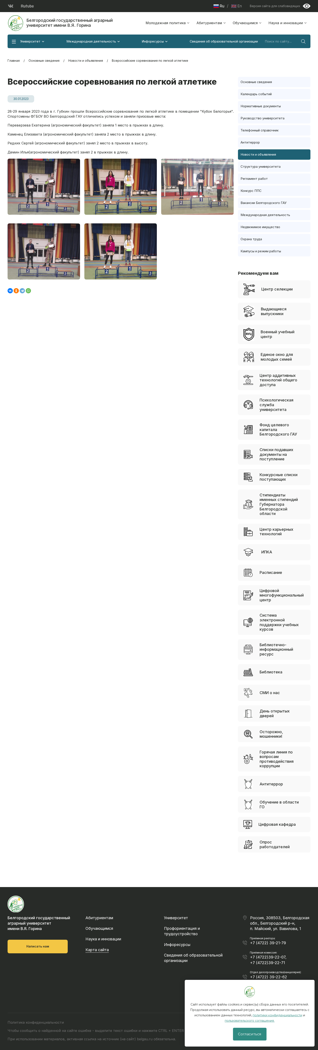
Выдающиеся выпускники (273, 311)
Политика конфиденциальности (36, 1022)
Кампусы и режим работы (261, 251)
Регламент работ (254, 179)
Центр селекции (277, 289)
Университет (30, 41)
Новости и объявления (85, 60)
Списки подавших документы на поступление (276, 454)
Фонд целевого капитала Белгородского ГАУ (278, 429)
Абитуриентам (209, 23)
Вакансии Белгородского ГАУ (263, 203)
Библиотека (271, 672)
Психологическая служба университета (276, 405)
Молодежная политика (166, 23)
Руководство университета (262, 118)
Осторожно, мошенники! (271, 734)
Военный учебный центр (277, 334)
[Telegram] (22, 290)
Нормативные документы (261, 106)
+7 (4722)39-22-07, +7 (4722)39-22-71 (268, 960)
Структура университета (261, 166)
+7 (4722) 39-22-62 (268, 977)
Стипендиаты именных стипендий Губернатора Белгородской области (279, 504)
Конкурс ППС (251, 191)
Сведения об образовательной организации (224, 41)
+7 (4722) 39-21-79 (268, 943)
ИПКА (266, 552)
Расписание (271, 572)
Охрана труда (251, 239)
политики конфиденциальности (277, 1015)
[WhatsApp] (28, 290)
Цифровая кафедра (277, 824)
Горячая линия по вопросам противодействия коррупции (277, 759)
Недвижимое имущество (260, 227)
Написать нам (37, 946)
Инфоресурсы (153, 41)
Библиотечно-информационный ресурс (276, 649)
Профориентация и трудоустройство (182, 931)
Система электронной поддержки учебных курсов (279, 622)
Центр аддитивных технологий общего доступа (278, 380)
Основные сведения (44, 60)
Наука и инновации (285, 23)
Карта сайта (97, 949)
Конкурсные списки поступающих (278, 477)
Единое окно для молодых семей (277, 357)
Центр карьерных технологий (276, 531)
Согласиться (249, 1034)
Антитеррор (250, 142)
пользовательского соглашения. (250, 1021)
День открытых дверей (275, 713)
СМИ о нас (270, 692)
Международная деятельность (91, 41)
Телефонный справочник (260, 130)
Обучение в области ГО (279, 804)
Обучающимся (245, 23)
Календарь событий (256, 94)
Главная (14, 60)
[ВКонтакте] (10, 290)
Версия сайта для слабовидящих (275, 6)
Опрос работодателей (275, 844)
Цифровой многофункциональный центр (282, 595)
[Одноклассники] (16, 290)
